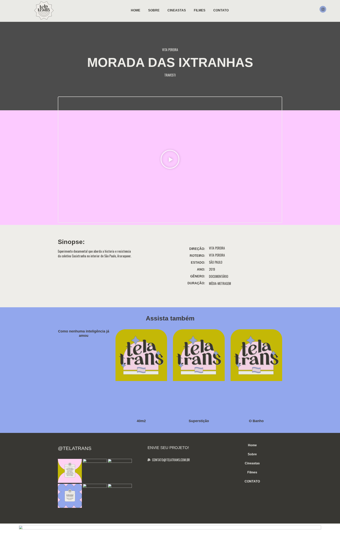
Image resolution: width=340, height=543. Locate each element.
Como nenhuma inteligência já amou (83, 333)
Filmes (199, 10)
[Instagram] (323, 9)
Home (135, 10)
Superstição (199, 421)
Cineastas (176, 10)
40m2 (141, 421)
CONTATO (221, 10)
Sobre (154, 10)
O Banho (256, 421)
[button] (170, 159)
